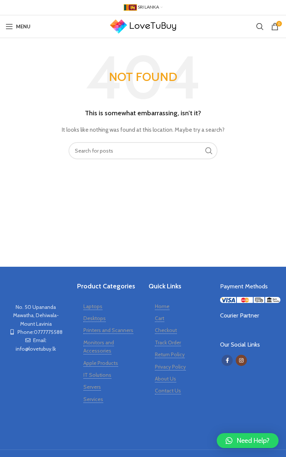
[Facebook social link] (227, 360)
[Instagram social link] (241, 360)
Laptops (92, 306)
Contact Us (168, 390)
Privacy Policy (170, 366)
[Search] (259, 26)
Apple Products (100, 363)
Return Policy (170, 354)
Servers (92, 387)
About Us (165, 378)
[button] (248, 440)
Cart (159, 318)
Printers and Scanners (108, 330)
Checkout (166, 330)
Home (162, 306)
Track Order (168, 342)
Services (93, 399)
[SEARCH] (208, 150)
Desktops (94, 318)
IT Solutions (97, 375)
